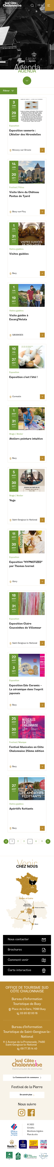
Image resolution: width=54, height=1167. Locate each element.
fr (39, 5)
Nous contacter (18, 939)
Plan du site (32, 1135)
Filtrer (6, 91)
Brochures (15, 949)
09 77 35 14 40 (28, 1049)
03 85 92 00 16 (29, 1013)
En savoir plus (26, 1095)
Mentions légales (35, 1131)
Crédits (30, 1128)
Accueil (21, 61)
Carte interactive (19, 970)
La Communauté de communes (26, 1078)
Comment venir (18, 960)
